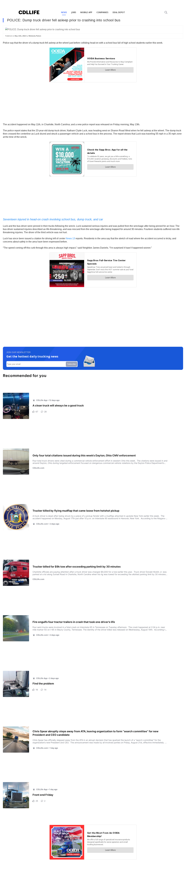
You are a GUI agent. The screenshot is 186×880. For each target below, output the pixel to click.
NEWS (64, 12)
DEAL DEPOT (119, 12)
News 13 (70, 238)
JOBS (73, 12)
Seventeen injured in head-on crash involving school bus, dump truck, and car (53, 219)
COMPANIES (102, 12)
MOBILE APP (86, 12)
